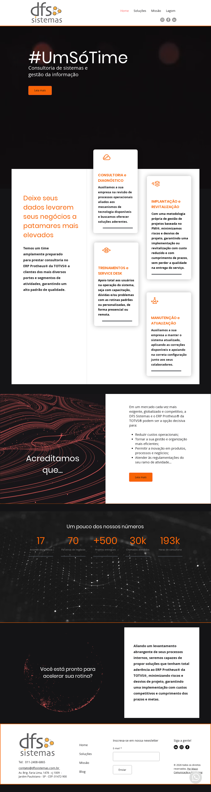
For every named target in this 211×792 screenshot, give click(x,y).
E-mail (116, 748)
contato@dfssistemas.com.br (39, 768)
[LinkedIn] (174, 20)
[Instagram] (162, 20)
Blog (82, 772)
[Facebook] (168, 20)
